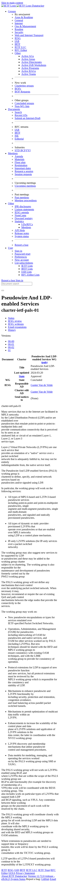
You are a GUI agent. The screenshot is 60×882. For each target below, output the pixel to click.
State (21, 376)
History (12, 330)
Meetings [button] (13, 153)
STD (17, 150)
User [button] (10, 248)
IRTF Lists (27, 268)
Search (18, 112)
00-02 (11, 347)
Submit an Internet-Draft (27, 118)
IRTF (17, 44)
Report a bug (21, 245)
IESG (18, 38)
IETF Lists (27, 265)
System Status (18, 879)
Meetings (26, 227)
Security (19, 32)
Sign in (18, 250)
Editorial (19, 138)
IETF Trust (44, 870)
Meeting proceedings (26, 200)
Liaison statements (24, 209)
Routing (19, 29)
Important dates (23, 168)
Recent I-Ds (21, 115)
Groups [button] (12, 11)
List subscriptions (24, 262)
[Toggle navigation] (2, 290)
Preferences (21, 256)
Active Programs (30, 68)
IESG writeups (16, 324)
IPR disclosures (23, 206)
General (19, 20)
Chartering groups (24, 85)
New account (22, 259)
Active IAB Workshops (33, 65)
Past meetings (22, 197)
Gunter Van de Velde (42, 385)
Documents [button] (14, 109)
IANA (11, 873)
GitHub (45, 879)
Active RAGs (28, 71)
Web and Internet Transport (29, 35)
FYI (28, 150)
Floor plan (20, 162)
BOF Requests (22, 91)
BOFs (18, 88)
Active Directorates (31, 62)
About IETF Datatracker (14, 876)
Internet (19, 23)
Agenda (19, 156)
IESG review (15, 321)
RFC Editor (21, 50)
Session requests (23, 174)
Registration (21, 165)
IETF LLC (20, 47)
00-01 (11, 344)
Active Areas (28, 59)
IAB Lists (26, 271)
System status (22, 236)
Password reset (22, 253)
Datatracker (37, 5)
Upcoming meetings (25, 185)
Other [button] (11, 203)
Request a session (24, 171)
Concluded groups (24, 103)
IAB (17, 41)
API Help (20, 230)
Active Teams (28, 74)
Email (53, 879)
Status (11, 318)
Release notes (22, 233)
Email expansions (17, 327)
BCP (23, 150)
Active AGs (27, 56)
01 (9, 350)
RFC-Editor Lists (30, 274)
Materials (19, 159)
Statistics (19, 221)
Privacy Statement (25, 873)
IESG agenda (22, 212)
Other (18, 53)
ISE (17, 135)
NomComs (20, 215)
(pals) (44, 362)
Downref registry (24, 218)
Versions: (6, 335)
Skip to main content (12, 2)
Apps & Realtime (24, 17)
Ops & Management (25, 26)
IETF (4, 870)
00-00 (11, 341)
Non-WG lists (22, 106)
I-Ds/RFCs (27, 224)
